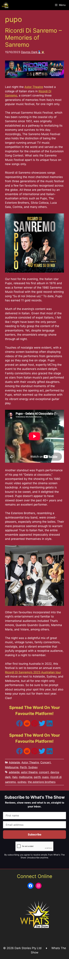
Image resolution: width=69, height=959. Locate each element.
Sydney (33, 767)
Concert (45, 762)
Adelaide (14, 762)
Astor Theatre (33, 87)
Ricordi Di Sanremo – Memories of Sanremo (33, 37)
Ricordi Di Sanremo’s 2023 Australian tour (33, 672)
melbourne (25, 777)
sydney (21, 782)
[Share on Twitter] (42, 725)
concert (44, 772)
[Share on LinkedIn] (49, 725)
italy (14, 777)
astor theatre (29, 772)
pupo (45, 777)
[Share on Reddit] (27, 725)
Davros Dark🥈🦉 (33, 52)
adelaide (14, 772)
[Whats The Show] (5, 5)
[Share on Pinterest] (34, 725)
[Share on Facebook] (19, 725)
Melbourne (11, 767)
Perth (23, 767)
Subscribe (34, 834)
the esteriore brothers (41, 782)
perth (37, 777)
